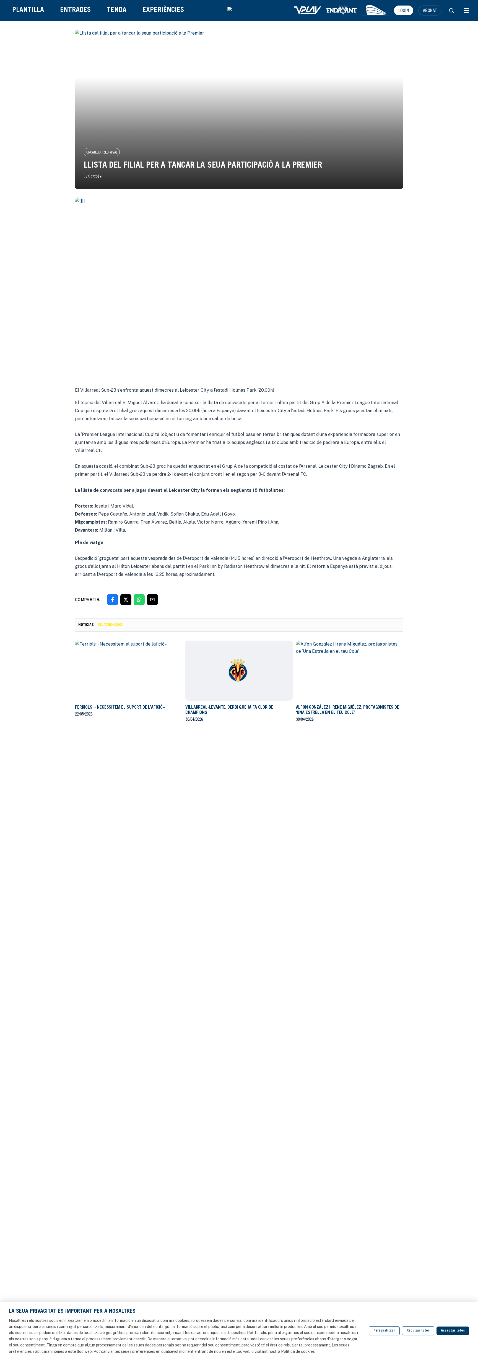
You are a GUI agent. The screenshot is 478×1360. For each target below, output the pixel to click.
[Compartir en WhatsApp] (139, 599)
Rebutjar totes (418, 1331)
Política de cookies (298, 1351)
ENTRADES (75, 10)
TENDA (116, 10)
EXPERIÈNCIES (163, 10)
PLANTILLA (28, 10)
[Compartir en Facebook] (112, 599)
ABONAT (430, 10)
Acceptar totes (453, 1331)
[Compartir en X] (125, 599)
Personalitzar (384, 1331)
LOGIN (403, 10)
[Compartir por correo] (152, 599)
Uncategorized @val (101, 152)
